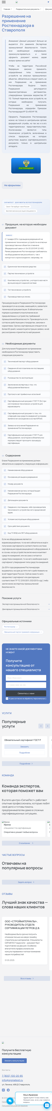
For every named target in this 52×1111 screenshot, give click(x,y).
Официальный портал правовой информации (23, 632)
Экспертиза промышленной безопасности (20, 604)
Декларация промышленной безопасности (20, 609)
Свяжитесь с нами (26, 693)
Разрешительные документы (27, 9)
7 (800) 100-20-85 (12, 1075)
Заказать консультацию (14, 1060)
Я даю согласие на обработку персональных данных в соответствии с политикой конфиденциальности (27, 698)
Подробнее (24, 752)
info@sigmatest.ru (12, 1080)
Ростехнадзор (10, 627)
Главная (7, 9)
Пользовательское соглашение (15, 1105)
